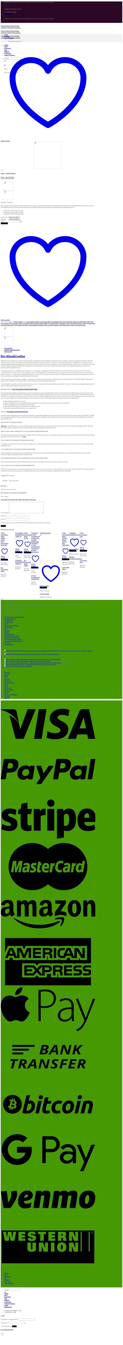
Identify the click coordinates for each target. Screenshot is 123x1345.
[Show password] (25, 1323)
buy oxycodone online (15, 323)
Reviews (6, 691)
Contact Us (7, 681)
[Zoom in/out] (3, 1333)
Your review (5, 512)
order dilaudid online (7, 325)
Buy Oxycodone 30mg (4, 569)
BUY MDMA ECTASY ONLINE (14, 617)
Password (4, 1323)
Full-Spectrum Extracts (11, 625)
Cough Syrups (8, 622)
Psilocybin (7, 643)
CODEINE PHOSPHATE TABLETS (19, 562)
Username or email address (9, 1319)
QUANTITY (5, 217)
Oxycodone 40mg (65, 568)
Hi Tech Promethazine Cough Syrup (35, 577)
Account (7, 674)
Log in (14, 1326)
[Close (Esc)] (1, 1333)
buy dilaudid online (57, 321)
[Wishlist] (1, 547)
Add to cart (4, 223)
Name (3, 516)
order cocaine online (89, 323)
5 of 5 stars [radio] (32, 499)
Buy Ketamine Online (69, 321)
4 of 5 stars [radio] (25, 499)
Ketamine (7, 1276)
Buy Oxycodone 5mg (83, 560)
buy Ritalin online (28, 323)
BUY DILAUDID (18, 389)
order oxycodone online (50, 325)
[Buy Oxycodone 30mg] (4, 545)
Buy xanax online (53, 323)
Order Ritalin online (64, 325)
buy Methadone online (83, 321)
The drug (3, 426)
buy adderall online (33, 321)
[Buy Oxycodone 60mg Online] (27, 538)
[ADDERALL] (8, 190)
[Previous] (1, 170)
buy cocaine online (45, 321)
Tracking (7, 696)
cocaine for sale (64, 323)
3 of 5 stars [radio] (18, 499)
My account (8, 688)
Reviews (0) (8, 351)
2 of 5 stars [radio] (11, 499)
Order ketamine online (21, 325)
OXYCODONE (44, 594)
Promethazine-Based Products (13, 641)
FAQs (6, 684)
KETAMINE (8, 627)
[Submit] (5, 1292)
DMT (6, 624)
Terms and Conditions (11, 695)
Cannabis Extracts (10, 619)
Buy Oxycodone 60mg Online (27, 563)
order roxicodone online (78, 325)
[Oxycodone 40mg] (65, 545)
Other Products (10, 173)
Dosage (3, 219)
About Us (7, 672)
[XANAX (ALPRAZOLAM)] (74, 535)
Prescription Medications (12, 637)
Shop (5, 693)
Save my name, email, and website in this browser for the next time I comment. (26, 522)
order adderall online (75, 323)
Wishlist (6, 698)
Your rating (4, 496)
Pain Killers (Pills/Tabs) (11, 636)
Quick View (4, 560)
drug (24, 436)
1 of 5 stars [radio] (4, 499)
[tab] (49, 348)
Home (6, 45)
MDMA (6, 631)
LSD (5, 629)
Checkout (7, 679)
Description (8, 348)
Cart (5, 677)
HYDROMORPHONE (30, 389)
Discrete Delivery (9, 683)
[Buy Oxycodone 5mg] (83, 536)
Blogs (6, 676)
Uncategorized (9, 644)
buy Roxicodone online (41, 323)
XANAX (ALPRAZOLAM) (74, 558)
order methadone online (35, 325)
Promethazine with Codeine (12, 639)
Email (3, 519)
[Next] (3, 170)
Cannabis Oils (8, 620)
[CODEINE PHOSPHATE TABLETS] (19, 536)
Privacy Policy (8, 689)
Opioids (6, 632)
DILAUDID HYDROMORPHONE (17, 412)
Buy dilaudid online (13, 356)
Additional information (12, 350)
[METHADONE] (8, 199)
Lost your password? (7, 1329)
